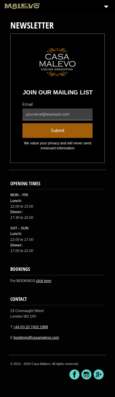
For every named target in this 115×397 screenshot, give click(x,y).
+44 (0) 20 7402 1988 (30, 327)
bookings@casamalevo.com (36, 338)
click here (43, 281)
